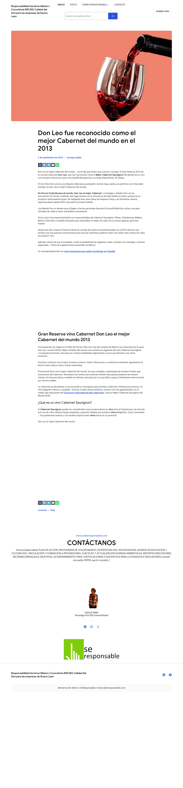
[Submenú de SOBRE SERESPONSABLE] (108, 4)
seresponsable (74, 157)
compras (42, 510)
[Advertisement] (91, 275)
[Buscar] (113, 16)
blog (52, 510)
